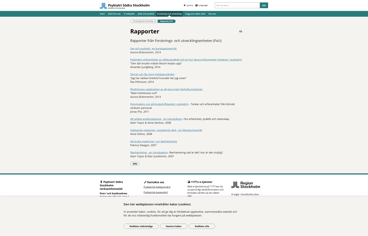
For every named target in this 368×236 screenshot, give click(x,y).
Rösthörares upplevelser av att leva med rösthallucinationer (166, 89)
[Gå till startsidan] (125, 6)
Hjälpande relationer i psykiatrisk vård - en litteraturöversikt (166, 130)
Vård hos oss (114, 13)
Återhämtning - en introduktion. (149, 152)
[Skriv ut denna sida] (241, 31)
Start (102, 13)
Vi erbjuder (129, 13)
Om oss (212, 13)
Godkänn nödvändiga (141, 226)
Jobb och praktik (146, 13)
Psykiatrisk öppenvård (156, 192)
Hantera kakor (174, 226)
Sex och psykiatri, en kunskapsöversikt (153, 48)
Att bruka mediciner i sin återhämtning (153, 141)
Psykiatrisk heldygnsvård (157, 187)
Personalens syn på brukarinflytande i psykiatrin (159, 104)
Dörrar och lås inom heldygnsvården (152, 74)
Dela (136, 163)
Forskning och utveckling (169, 13)
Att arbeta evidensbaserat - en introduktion (156, 119)
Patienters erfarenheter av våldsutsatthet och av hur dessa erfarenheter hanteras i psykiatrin (186, 59)
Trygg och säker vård (195, 13)
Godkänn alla (202, 226)
